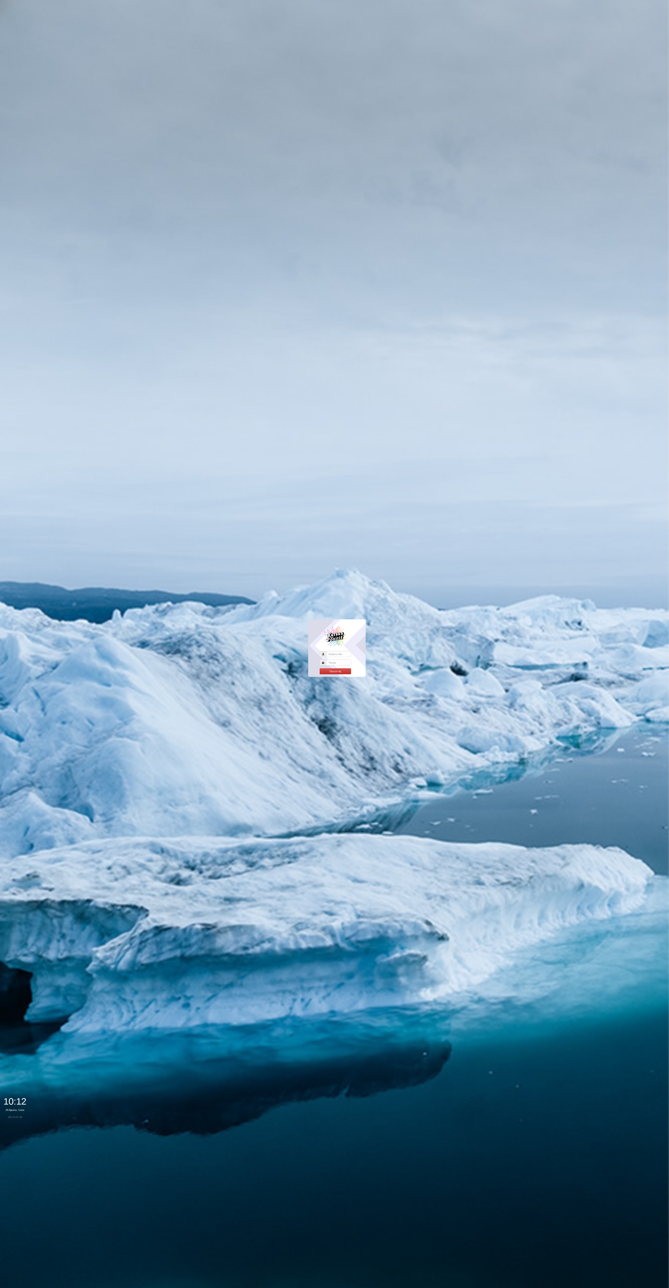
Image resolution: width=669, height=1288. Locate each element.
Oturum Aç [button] (335, 671)
